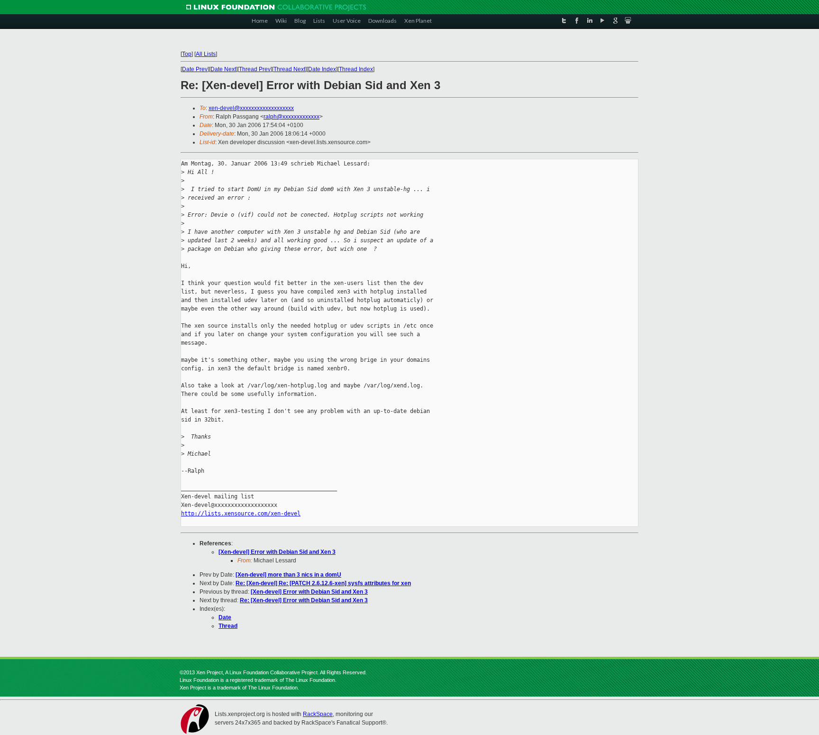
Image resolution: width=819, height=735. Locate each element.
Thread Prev (255, 69)
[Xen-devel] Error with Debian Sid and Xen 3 (277, 552)
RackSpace (318, 714)
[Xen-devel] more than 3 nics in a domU (288, 574)
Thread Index (356, 69)
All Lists (206, 54)
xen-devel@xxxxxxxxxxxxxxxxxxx (251, 108)
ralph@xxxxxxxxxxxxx (291, 116)
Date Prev (195, 69)
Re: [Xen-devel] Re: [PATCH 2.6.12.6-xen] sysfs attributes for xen (323, 583)
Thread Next (289, 69)
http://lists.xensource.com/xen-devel (240, 513)
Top (186, 54)
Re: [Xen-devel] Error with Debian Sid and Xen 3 (304, 600)
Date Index (322, 69)
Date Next (223, 69)
